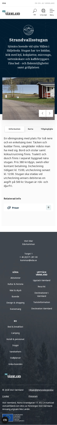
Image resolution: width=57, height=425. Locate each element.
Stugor (15, 345)
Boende (15, 296)
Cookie (5, 396)
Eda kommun (28, 244)
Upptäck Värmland (41, 280)
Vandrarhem (15, 351)
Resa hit (41, 286)
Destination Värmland (41, 308)
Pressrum (33, 396)
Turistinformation (41, 302)
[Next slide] (49, 113)
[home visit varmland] (11, 12)
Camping (15, 333)
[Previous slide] (42, 113)
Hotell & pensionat (15, 339)
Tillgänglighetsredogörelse (40, 389)
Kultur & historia (15, 284)
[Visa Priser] (48, 207)
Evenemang (15, 309)
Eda (4, 3)
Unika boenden (15, 364)
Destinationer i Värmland (41, 294)
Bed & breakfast (15, 326)
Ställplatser (15, 357)
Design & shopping (15, 302)
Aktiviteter (15, 277)
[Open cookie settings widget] (4, 420)
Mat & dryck (15, 290)
